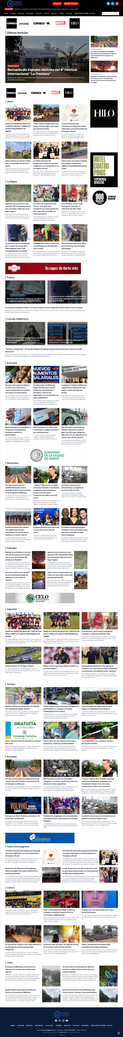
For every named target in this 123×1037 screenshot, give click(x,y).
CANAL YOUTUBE (71, 3)
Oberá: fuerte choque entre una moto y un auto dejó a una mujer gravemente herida (46, 126)
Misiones (21, 13)
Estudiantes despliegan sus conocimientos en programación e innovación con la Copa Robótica (60, 818)
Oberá (6, 13)
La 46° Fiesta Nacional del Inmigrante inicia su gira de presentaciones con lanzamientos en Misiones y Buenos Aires (80, 870)
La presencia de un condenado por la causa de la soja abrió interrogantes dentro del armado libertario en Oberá (67, 298)
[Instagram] (117, 3)
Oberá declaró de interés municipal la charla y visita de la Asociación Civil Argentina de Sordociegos (25, 340)
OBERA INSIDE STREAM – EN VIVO (84, 13)
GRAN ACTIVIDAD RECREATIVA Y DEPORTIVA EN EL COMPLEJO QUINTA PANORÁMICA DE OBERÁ (23, 633)
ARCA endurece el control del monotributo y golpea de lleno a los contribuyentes (46, 429)
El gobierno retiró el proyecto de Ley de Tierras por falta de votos (46, 529)
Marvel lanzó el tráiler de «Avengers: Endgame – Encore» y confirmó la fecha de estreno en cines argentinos (60, 781)
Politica (61, 13)
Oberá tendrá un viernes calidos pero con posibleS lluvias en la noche (18, 163)
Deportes (54, 13)
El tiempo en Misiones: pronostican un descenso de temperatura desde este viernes (20, 969)
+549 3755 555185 (69, 1030)
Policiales (39, 13)
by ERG (61, 1035)
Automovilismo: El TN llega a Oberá (19, 666)
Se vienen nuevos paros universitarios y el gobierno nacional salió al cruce (72, 487)
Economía (69, 13)
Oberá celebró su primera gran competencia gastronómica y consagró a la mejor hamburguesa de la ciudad (61, 708)
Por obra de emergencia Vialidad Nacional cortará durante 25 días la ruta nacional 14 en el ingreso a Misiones (22, 781)
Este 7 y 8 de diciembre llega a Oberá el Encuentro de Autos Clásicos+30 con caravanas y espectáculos (59, 912)
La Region (13, 13)
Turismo (46, 13)
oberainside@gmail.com (48, 1030)
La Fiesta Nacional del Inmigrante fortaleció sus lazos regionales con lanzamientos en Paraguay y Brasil (22, 853)
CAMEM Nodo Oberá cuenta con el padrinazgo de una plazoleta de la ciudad (46, 245)
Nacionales (29, 13)
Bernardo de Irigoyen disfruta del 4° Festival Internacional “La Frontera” (42, 72)
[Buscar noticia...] (121, 8)
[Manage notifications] (118, 1033)
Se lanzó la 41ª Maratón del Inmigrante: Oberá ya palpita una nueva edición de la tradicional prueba (21, 870)
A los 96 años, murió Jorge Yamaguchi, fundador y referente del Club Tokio (72, 206)
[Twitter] (112, 3)
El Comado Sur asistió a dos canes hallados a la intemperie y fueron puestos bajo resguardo (23, 947)
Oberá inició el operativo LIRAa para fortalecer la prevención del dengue (74, 245)
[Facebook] (108, 3)
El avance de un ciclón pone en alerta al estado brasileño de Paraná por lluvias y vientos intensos (78, 969)
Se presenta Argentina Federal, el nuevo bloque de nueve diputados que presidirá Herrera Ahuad (44, 308)
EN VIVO (58, 3)
